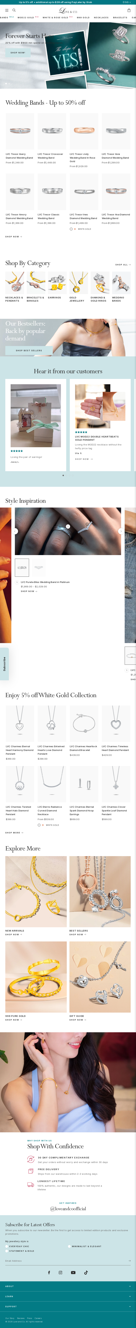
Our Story (10, 1318)
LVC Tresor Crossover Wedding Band (50, 156)
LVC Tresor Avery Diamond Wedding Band (19, 156)
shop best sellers (29, 350)
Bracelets (120, 17)
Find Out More (68, 74)
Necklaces (101, 17)
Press (29, 1318)
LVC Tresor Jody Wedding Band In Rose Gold (82, 158)
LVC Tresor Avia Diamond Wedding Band (115, 156)
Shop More (12, 833)
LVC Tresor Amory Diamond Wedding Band (19, 216)
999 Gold (83, 17)
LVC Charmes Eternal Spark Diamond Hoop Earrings (82, 810)
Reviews (21, 1318)
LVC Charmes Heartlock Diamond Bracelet (83, 748)
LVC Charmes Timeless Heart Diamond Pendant (115, 748)
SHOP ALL (121, 265)
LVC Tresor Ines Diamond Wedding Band (83, 216)
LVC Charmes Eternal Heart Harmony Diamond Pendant (20, 750)
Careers (38, 1318)
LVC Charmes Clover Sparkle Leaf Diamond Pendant (114, 810)
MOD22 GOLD (26, 17)
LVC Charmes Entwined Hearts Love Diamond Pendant (51, 750)
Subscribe (123, 1248)
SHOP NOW (82, 459)
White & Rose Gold (55, 17)
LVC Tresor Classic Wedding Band (49, 216)
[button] (6, 83)
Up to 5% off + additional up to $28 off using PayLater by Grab (55, 2)
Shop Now (12, 237)
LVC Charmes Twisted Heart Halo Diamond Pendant (18, 810)
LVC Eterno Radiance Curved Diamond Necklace (50, 810)
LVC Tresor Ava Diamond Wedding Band (116, 216)
